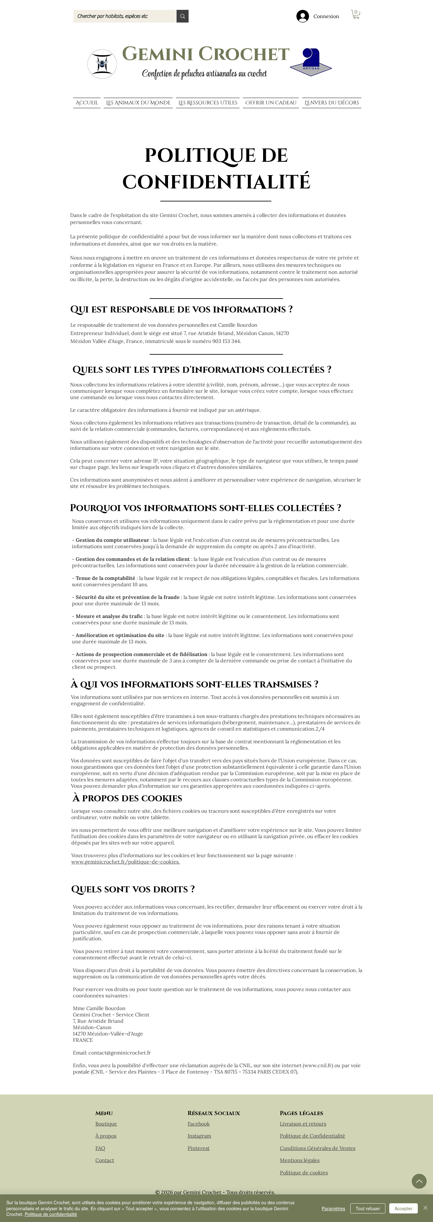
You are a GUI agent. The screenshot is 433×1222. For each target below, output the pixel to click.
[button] (356, 14)
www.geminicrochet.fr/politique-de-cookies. (125, 861)
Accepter (403, 1208)
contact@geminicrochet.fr (119, 1052)
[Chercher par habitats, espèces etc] (183, 16)
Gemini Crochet (206, 54)
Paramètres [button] (333, 1208)
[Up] (419, 1181)
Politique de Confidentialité (312, 1136)
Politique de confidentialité (51, 1214)
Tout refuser (368, 1208)
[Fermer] (425, 1208)
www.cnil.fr (318, 1065)
